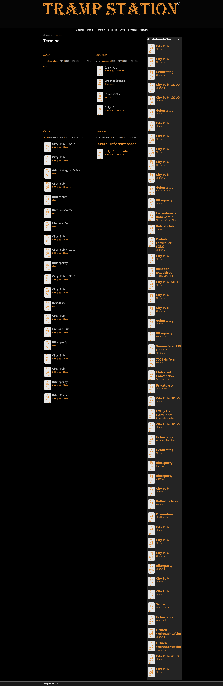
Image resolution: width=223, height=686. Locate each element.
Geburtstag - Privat (67, 170)
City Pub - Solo (63, 144)
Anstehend (53, 137)
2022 (67, 61)
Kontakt (132, 29)
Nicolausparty (62, 210)
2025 (83, 61)
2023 (73, 61)
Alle (46, 61)
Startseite (48, 34)
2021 (62, 61)
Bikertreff (60, 196)
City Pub (111, 67)
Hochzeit (58, 302)
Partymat (144, 29)
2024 (78, 61)
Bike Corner (60, 395)
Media (90, 29)
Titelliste (112, 29)
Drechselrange (115, 80)
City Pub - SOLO (63, 249)
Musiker (80, 29)
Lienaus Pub (60, 223)
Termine (101, 29)
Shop (122, 29)
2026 (89, 61)
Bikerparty (112, 94)
